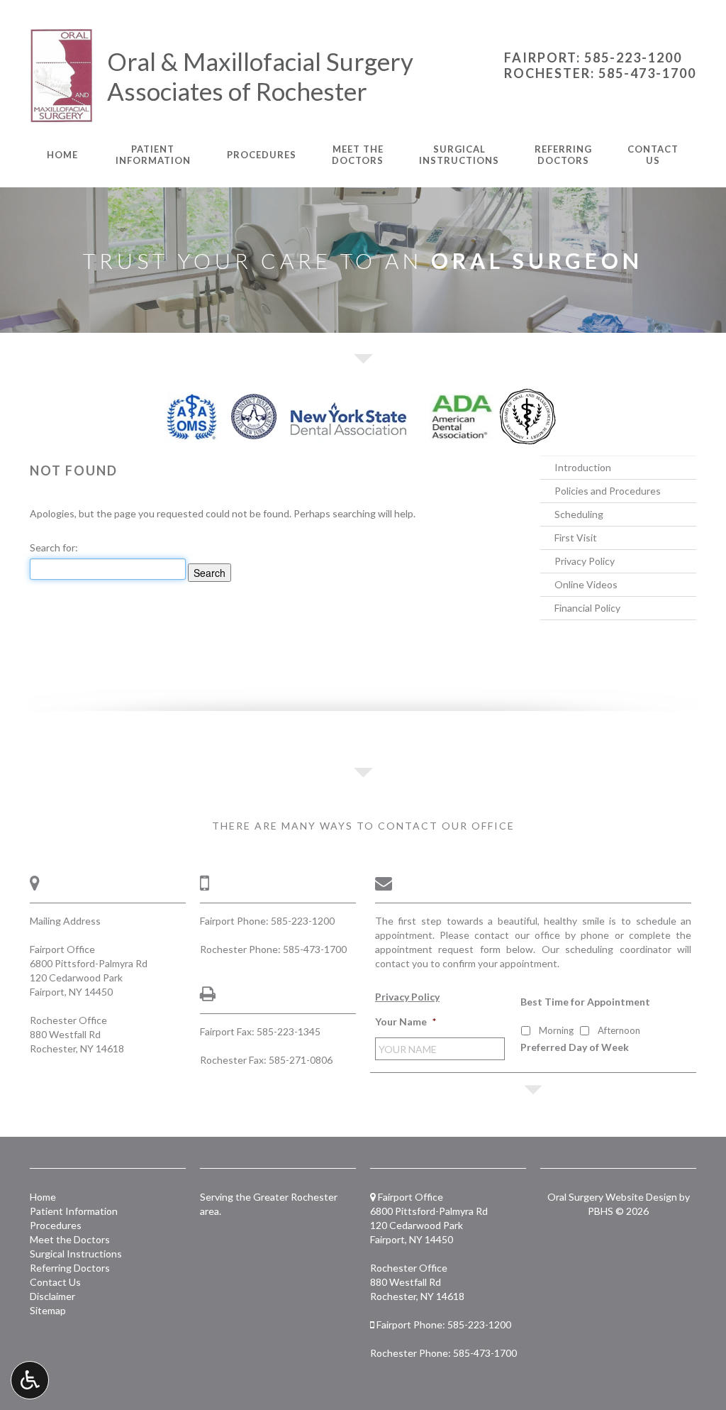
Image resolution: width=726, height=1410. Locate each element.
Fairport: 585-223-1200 (593, 57)
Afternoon (619, 1030)
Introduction (582, 467)
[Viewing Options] (30, 1380)
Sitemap (48, 1310)
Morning (556, 1030)
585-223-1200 (303, 921)
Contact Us (55, 1282)
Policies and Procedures (607, 491)
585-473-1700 (315, 949)
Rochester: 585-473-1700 (600, 73)
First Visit (575, 537)
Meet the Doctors (70, 1239)
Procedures (261, 154)
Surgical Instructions (76, 1253)
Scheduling (578, 514)
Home (62, 154)
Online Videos (586, 584)
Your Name (405, 1021)
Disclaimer (52, 1296)
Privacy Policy (584, 561)
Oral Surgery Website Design (612, 1197)
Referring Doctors (70, 1268)
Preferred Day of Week (574, 1047)
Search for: (54, 547)
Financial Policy (587, 608)
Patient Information (74, 1211)
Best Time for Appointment (585, 1002)
